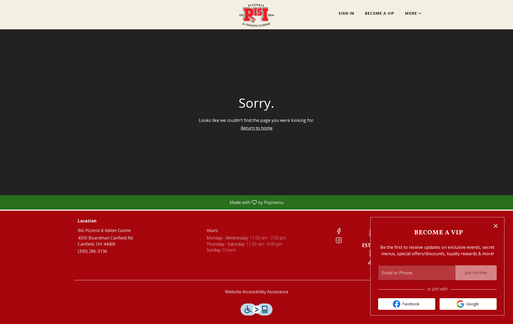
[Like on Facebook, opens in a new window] (339, 231)
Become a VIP (379, 13)
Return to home (257, 128)
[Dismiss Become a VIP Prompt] (495, 225)
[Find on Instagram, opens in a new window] (339, 241)
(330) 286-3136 (92, 251)
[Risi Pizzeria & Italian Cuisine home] (256, 15)
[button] (413, 13)
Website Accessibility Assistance (256, 292)
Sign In (346, 13)
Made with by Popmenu (143, 202)
